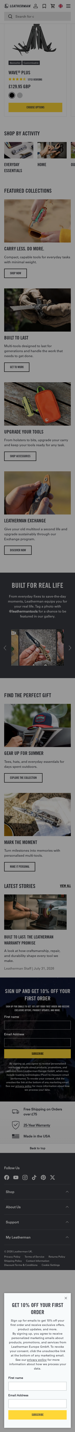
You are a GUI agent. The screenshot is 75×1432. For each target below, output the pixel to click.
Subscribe (38, 1414)
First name (15, 1378)
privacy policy (37, 1360)
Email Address (18, 1395)
